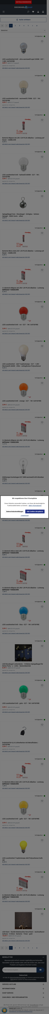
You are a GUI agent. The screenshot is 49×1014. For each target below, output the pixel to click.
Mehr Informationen (35, 505)
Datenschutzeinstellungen (14, 511)
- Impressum (24, 515)
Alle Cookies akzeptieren (35, 511)
